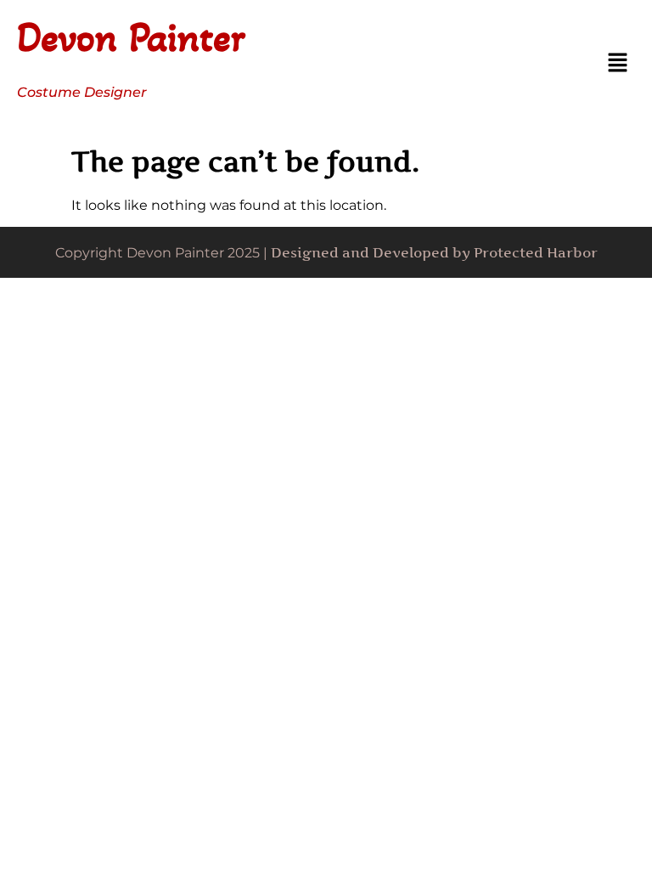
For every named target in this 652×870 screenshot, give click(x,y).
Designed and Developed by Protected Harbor (434, 252)
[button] (618, 63)
